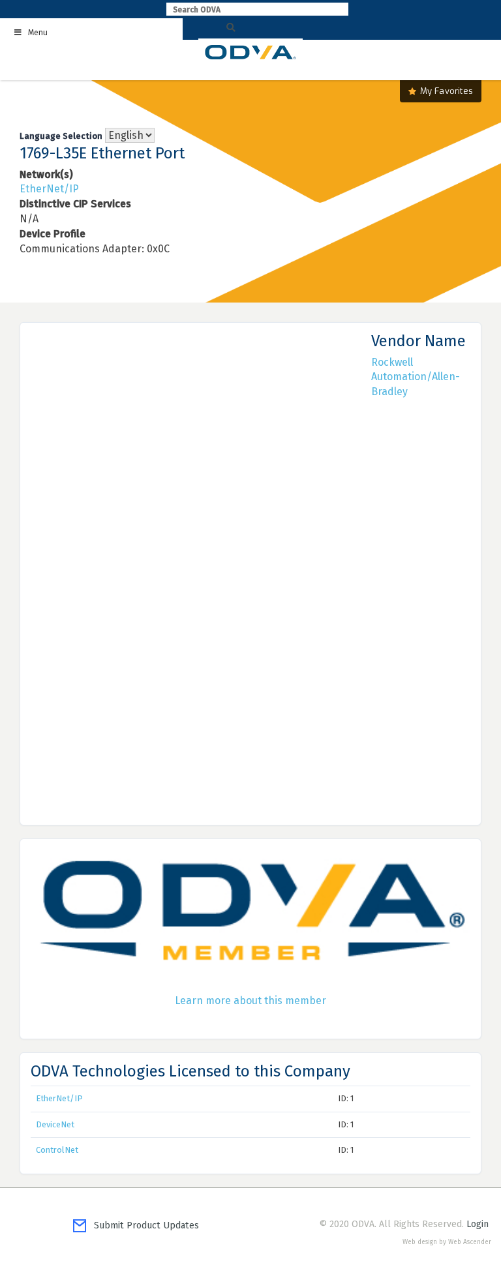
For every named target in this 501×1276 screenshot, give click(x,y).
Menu (38, 32)
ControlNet (57, 1150)
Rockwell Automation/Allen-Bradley (415, 377)
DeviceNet (55, 1124)
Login (477, 1224)
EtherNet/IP (49, 189)
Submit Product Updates (142, 1225)
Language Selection (61, 136)
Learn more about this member (250, 1000)
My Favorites (446, 90)
